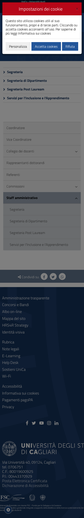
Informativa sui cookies (34, 33)
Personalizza (18, 46)
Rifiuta (70, 46)
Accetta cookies (46, 46)
